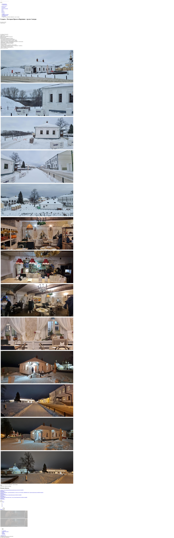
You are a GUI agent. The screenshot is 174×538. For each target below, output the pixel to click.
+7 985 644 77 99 (2, 535)
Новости (3, 533)
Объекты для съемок (5, 531)
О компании (4, 530)
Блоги (3, 532)
